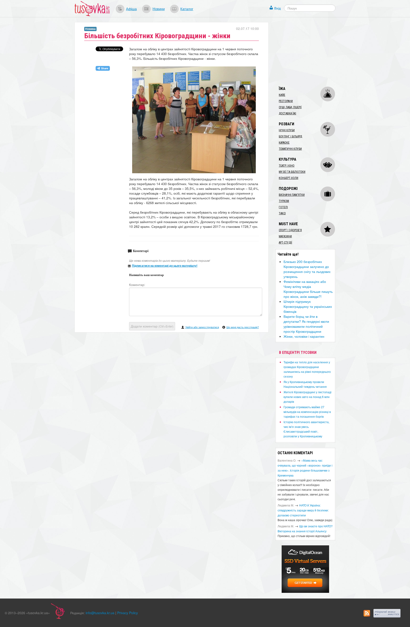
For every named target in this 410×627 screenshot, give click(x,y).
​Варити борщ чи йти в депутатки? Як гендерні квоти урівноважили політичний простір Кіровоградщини (306, 324)
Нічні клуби (287, 130)
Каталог (186, 8)
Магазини (285, 236)
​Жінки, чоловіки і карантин (304, 336)
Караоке (284, 142)
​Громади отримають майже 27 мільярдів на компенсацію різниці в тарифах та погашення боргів (307, 411)
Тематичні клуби (290, 148)
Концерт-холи (288, 178)
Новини (159, 8)
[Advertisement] (310, 51)
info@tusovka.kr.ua (100, 612)
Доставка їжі (287, 113)
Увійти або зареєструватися (202, 327)
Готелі (283, 207)
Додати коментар (152, 326)
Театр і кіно (286, 165)
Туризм (284, 201)
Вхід (277, 8)
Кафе (282, 95)
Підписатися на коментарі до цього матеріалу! (164, 265)
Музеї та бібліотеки (292, 171)
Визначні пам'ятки (292, 195)
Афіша (131, 8)
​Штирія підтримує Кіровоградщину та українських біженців (308, 306)
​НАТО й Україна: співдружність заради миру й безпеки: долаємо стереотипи (303, 510)
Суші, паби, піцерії (290, 107)
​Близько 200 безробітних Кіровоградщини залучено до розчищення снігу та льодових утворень (307, 269)
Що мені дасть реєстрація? (242, 327)
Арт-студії (285, 242)
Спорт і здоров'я (290, 230)
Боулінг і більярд (290, 136)
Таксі (282, 213)
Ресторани (286, 101)
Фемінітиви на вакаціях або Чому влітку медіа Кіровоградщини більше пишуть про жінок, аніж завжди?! (308, 289)
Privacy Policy (127, 612)
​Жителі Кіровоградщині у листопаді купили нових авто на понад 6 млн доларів (307, 396)
